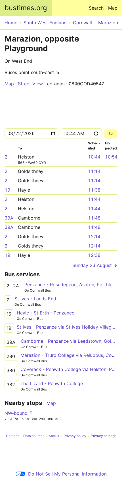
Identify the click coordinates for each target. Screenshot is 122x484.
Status (54, 436)
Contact (12, 436)
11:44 (94, 199)
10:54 (111, 157)
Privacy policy (75, 436)
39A (9, 218)
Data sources (33, 436)
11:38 (94, 190)
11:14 (94, 171)
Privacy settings (103, 436)
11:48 (94, 218)
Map (112, 8)
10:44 (94, 157)
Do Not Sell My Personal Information (67, 474)
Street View (30, 83)
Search (96, 8)
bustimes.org (26, 8)
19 (7, 190)
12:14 (94, 236)
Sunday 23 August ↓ (94, 265)
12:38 (94, 255)
